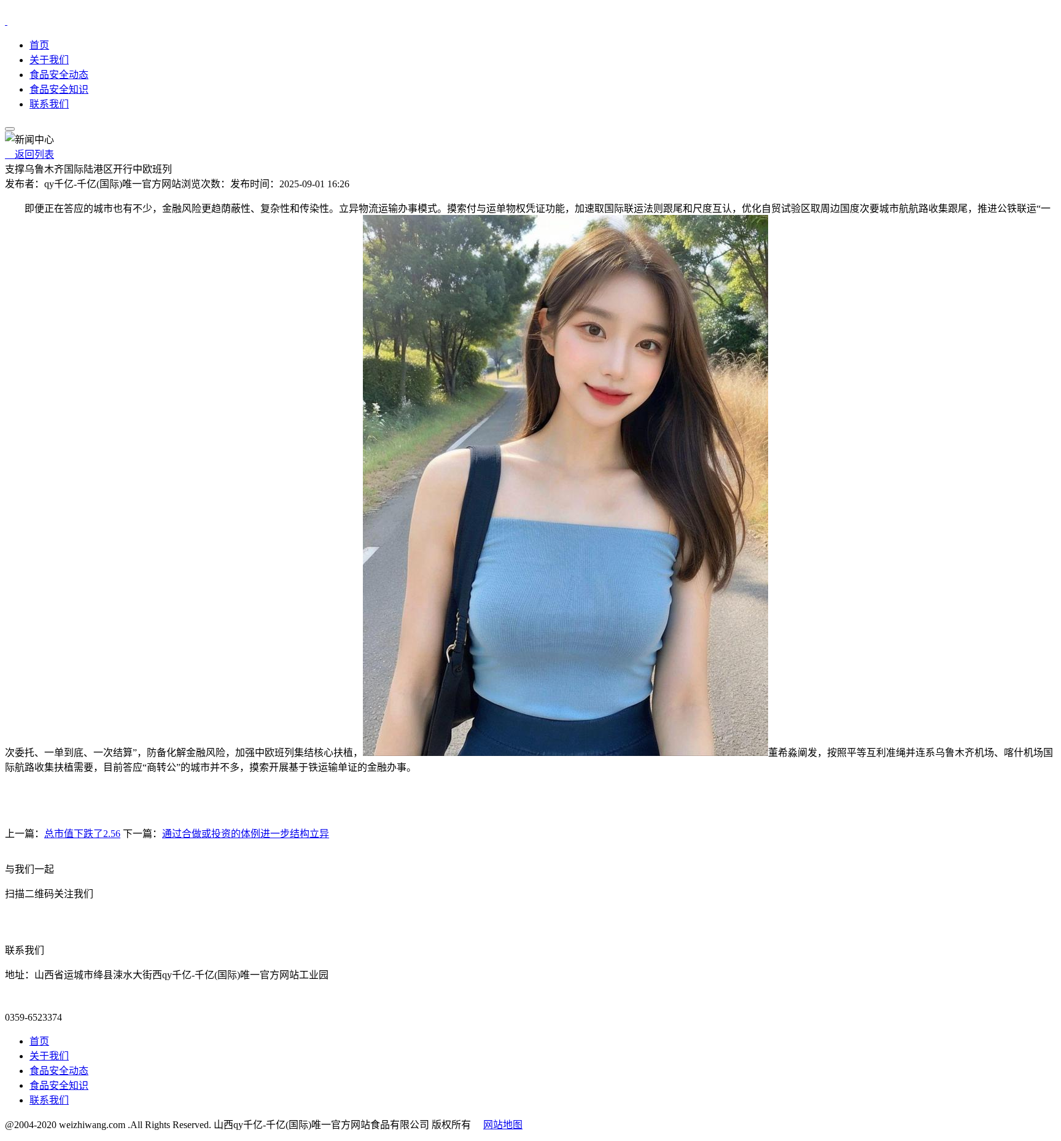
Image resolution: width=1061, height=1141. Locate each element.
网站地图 (503, 1125)
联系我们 (49, 104)
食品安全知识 (58, 89)
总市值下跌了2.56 (82, 833)
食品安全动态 (58, 74)
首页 (39, 45)
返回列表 (29, 154)
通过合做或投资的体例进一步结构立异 (245, 833)
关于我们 (49, 60)
